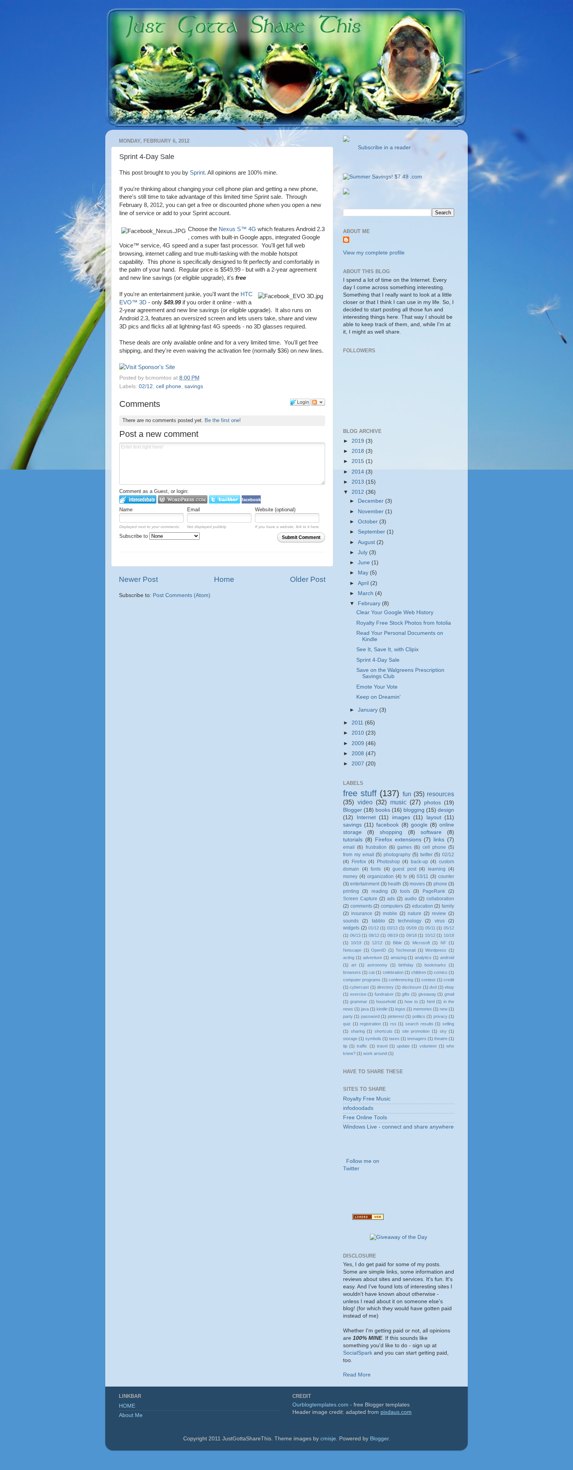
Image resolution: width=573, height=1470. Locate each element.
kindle (382, 1009)
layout (433, 817)
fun (407, 793)
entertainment (364, 884)
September (372, 532)
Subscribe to (134, 536)
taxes (394, 1038)
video (365, 802)
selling (448, 1023)
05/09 (411, 928)
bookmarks (435, 965)
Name (126, 509)
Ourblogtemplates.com (320, 1405)
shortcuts (384, 1031)
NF (443, 942)
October (368, 522)
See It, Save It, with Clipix (387, 649)
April (364, 583)
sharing (358, 1031)
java (365, 1009)
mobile (390, 913)
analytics (423, 957)
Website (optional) (275, 509)
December (371, 501)
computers (392, 906)
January (368, 710)
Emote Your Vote (377, 687)
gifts (406, 994)
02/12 (146, 386)
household (386, 1001)
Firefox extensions (398, 840)
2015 (359, 461)
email (349, 847)
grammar (358, 1001)
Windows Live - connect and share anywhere (398, 1127)
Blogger (352, 810)
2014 (359, 472)
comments (361, 906)
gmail (449, 994)
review (439, 913)
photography (397, 854)
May (364, 573)
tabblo (378, 921)
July (363, 552)
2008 (359, 753)
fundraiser (384, 994)
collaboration (440, 898)
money (350, 876)
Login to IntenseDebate (137, 499)
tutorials (353, 840)
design (446, 810)
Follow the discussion (318, 402)
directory (385, 987)
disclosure (411, 987)
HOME (127, 1406)
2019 (359, 441)
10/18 (449, 935)
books (382, 810)
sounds (351, 921)
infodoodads (358, 1108)
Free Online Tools (365, 1117)
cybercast (359, 987)
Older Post (307, 579)
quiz (347, 1023)
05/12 (449, 928)
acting (348, 957)
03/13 (392, 928)
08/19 (392, 935)
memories (422, 1009)
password (370, 1016)
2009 (359, 743)
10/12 (430, 935)
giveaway (427, 994)
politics (418, 1016)
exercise (358, 994)
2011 (358, 723)
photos (432, 803)
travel (382, 1046)
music (398, 802)
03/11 (422, 876)
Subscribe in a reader (383, 147)
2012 (359, 492)
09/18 (411, 935)
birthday (406, 965)
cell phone (168, 386)
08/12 (374, 935)
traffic (362, 1046)
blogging (413, 810)
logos (400, 1009)
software (431, 832)
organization (380, 876)
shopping (391, 832)
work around (375, 1053)
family (448, 906)
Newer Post (138, 579)
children (418, 972)
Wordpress (435, 950)
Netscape (352, 950)
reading (379, 891)
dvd (433, 987)
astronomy (377, 965)
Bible (397, 942)
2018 (359, 451)
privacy (440, 1016)
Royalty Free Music (367, 1099)
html (431, 1001)
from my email (358, 854)
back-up (419, 861)
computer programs (361, 979)
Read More (357, 1375)
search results (419, 1023)
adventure (372, 957)
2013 (359, 482)
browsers (352, 972)
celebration (393, 972)
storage (350, 1038)
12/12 (377, 942)
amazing (399, 957)
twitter (426, 854)
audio (411, 898)
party (348, 1016)
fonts (376, 869)
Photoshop (388, 861)
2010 (359, 733)
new (443, 1009)
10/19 (356, 942)
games (404, 847)
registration (370, 1023)
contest (428, 979)
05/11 (430, 928)
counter (446, 876)
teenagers (416, 1038)
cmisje (328, 1439)
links (438, 840)
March (366, 593)
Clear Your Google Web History (394, 612)
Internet (366, 817)
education (422, 906)
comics (440, 972)
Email (193, 509)
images (401, 817)
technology (409, 921)
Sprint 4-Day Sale (378, 660)
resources (440, 793)
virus (440, 921)
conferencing (401, 979)
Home (224, 579)
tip (345, 1046)
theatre (440, 1038)
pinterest (396, 1016)
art (353, 965)
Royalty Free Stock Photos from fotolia (403, 623)
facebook (387, 825)
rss (393, 1023)
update (403, 1046)
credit (449, 979)
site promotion (416, 1031)
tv (405, 876)
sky (443, 1031)
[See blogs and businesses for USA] (368, 1218)
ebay (449, 987)
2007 (359, 764)
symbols (373, 1038)
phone (440, 884)
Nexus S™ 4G (237, 229)
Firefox (359, 861)
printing (351, 891)
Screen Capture (360, 898)
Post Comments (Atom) (181, 595)
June (364, 562)
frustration (376, 847)
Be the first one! (223, 420)
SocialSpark (357, 1353)
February (370, 603)
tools (405, 891)
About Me (131, 1415)
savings (193, 386)
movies (417, 884)
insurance (361, 913)
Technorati (406, 950)
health (394, 884)
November (371, 511)
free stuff (360, 793)
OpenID (378, 950)
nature (414, 913)
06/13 (355, 935)
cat (372, 972)
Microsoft (421, 942)
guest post (404, 869)
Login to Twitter (224, 499)
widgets (351, 928)
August (367, 542)
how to (411, 1001)
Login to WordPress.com (182, 499)
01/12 (373, 928)
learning (437, 869)
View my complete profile (374, 253)
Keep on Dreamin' (378, 697)
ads (391, 898)
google (419, 825)
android (447, 957)
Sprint (197, 173)
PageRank (434, 891)
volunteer (428, 1046)
